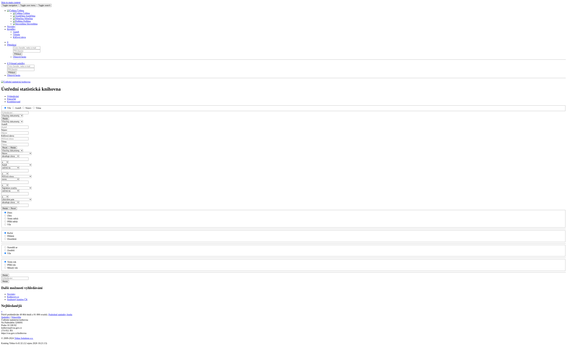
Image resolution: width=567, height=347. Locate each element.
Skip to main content (10, 2)
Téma (3, 141)
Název (4, 130)
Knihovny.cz (13, 297)
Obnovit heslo (19, 57)
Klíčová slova (19, 37)
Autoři (16, 32)
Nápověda (16, 317)
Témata (16, 34)
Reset (4, 148)
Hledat (5, 119)
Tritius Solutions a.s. (23, 338)
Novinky (11, 26)
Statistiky (5, 317)
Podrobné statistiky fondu (60, 314)
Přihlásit (17, 54)
